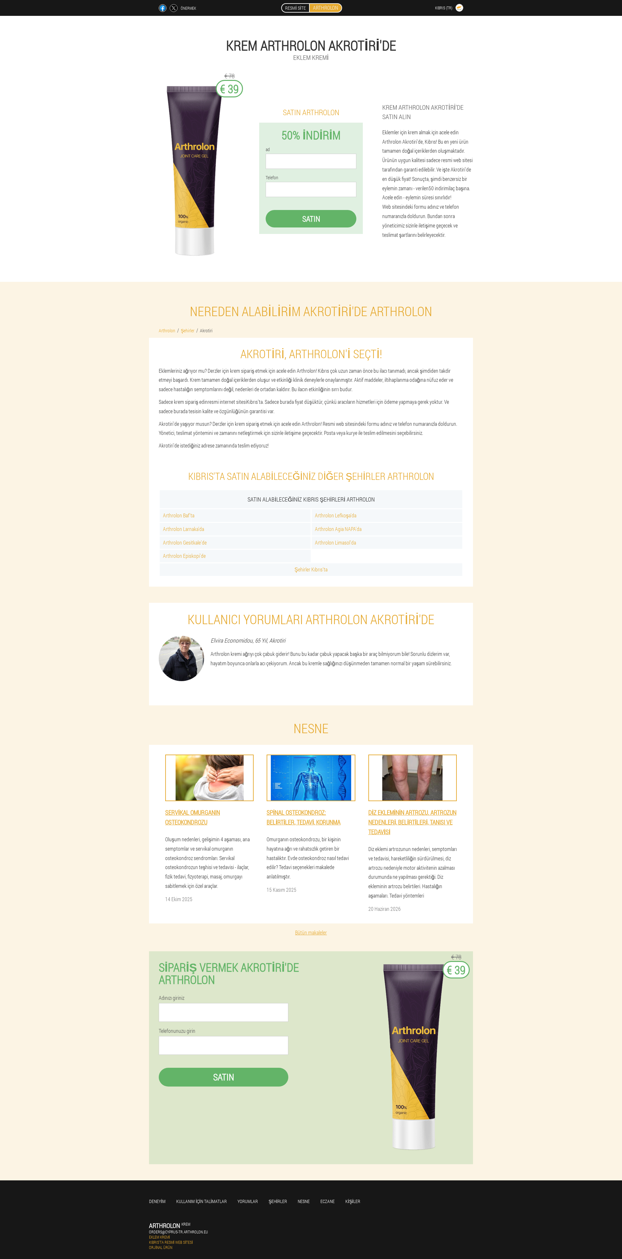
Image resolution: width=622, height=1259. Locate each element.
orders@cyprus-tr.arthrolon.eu (178, 1231)
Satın (311, 219)
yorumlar (247, 1201)
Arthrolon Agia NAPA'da (338, 528)
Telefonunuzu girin (177, 1030)
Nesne (304, 1201)
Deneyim (157, 1201)
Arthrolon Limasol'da (335, 542)
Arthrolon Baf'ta (178, 515)
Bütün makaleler (311, 932)
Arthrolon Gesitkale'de (185, 542)
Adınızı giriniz (171, 997)
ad (268, 149)
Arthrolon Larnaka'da (183, 528)
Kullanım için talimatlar (201, 1201)
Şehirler (278, 1201)
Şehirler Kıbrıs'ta (311, 569)
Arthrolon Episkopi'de (184, 555)
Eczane (327, 1201)
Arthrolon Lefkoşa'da (335, 515)
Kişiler (352, 1201)
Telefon (272, 177)
